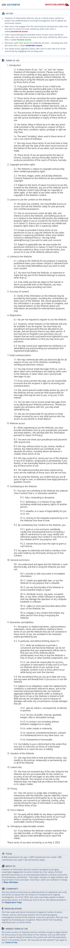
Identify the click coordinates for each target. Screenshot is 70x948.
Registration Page (13, 902)
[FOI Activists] (11, 4)
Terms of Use (11, 942)
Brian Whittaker (11, 882)
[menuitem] (57, 5)
